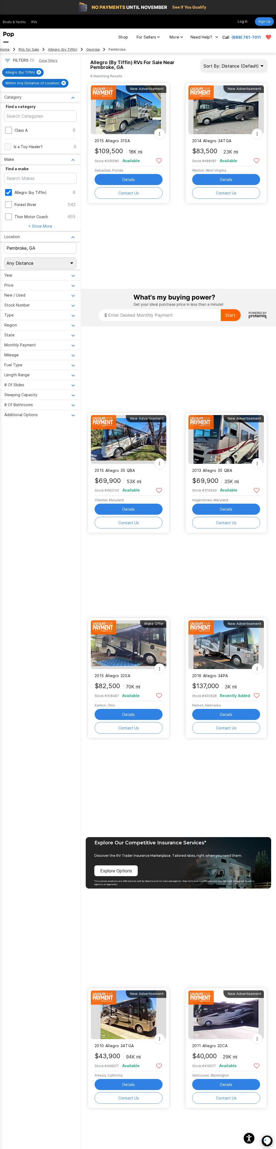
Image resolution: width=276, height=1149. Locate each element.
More (174, 37)
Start (230, 315)
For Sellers (146, 37)
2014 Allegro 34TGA (212, 140)
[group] (23, 72)
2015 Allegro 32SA (112, 675)
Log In (242, 21)
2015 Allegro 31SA (112, 140)
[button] (249, 1138)
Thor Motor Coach (31, 216)
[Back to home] (8, 37)
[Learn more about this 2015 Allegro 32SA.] (128, 644)
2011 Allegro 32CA (210, 1045)
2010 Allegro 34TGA (114, 1045)
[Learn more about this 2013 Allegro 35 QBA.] (226, 439)
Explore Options (116, 870)
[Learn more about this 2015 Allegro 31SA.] (128, 109)
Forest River (25, 204)
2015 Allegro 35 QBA (115, 470)
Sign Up (264, 21)
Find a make (17, 168)
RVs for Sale (29, 49)
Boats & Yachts (14, 22)
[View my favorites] (268, 37)
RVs (34, 22)
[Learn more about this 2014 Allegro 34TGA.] (226, 109)
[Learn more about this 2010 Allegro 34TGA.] (128, 1014)
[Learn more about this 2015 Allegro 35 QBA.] (128, 439)
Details (128, 179)
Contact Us (128, 193)
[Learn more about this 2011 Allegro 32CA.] (226, 1014)
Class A (21, 130)
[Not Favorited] (159, 160)
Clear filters (48, 60)
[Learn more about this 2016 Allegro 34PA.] (226, 644)
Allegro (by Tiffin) (62, 49)
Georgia (93, 49)
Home (5, 49)
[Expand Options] (159, 133)
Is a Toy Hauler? (28, 146)
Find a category (21, 106)
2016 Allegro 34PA (210, 675)
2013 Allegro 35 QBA (212, 470)
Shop (123, 37)
